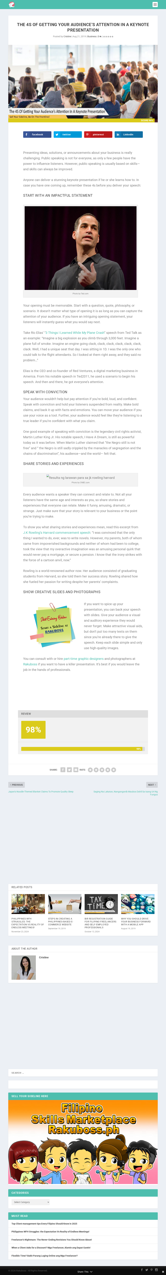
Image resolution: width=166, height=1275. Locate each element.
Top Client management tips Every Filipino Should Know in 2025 (44, 1223)
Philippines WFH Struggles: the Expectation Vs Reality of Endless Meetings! (50, 1231)
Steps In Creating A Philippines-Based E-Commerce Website (60, 921)
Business (91, 36)
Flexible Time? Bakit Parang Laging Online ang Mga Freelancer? (45, 1255)
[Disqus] (83, 840)
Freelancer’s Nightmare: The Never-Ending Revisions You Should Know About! (52, 1239)
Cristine (67, 36)
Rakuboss (30, 664)
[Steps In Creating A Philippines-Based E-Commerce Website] (64, 904)
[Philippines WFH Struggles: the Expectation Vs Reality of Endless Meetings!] (28, 904)
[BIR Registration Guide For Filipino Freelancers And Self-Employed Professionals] (101, 904)
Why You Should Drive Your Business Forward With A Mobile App (136, 921)
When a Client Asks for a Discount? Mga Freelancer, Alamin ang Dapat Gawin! (51, 1247)
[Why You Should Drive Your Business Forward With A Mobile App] (137, 904)
